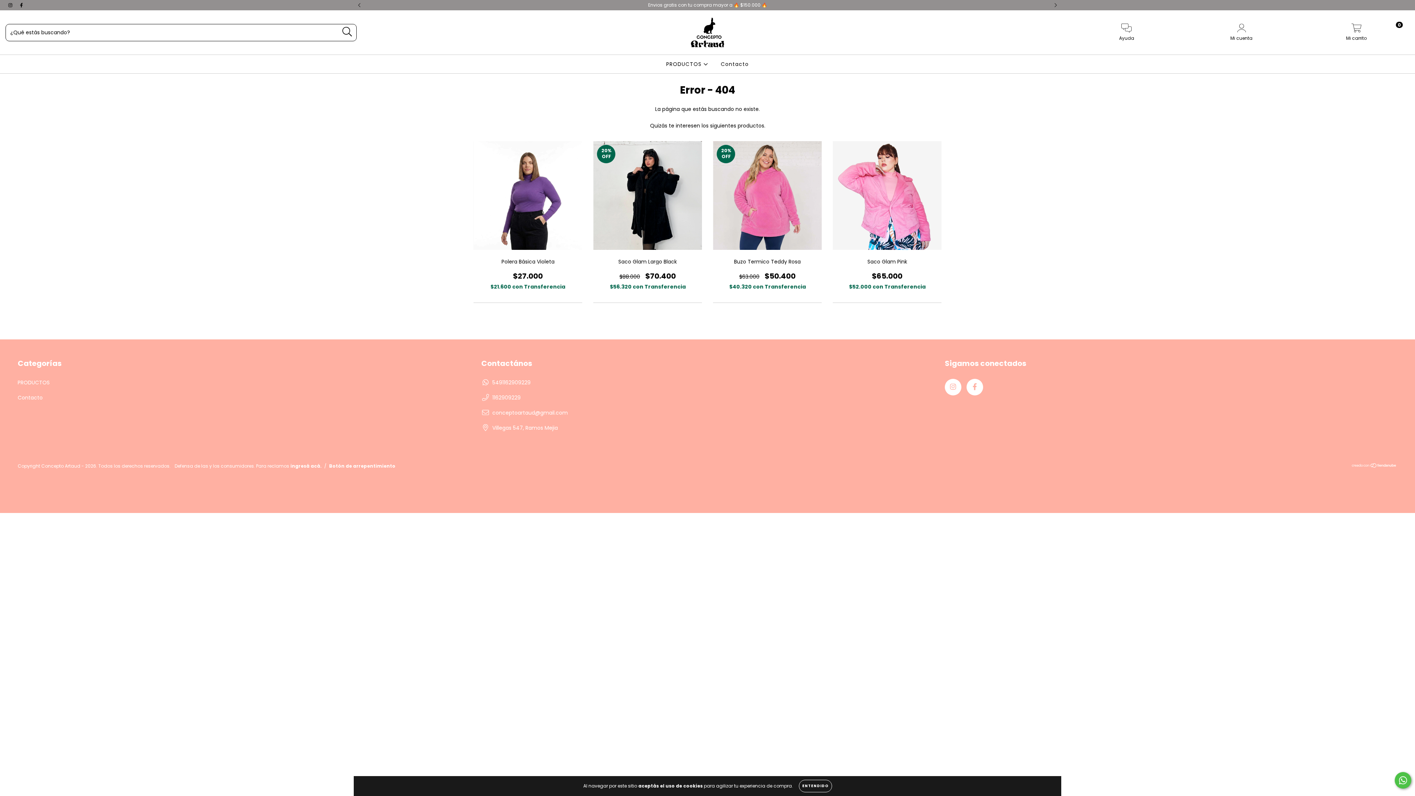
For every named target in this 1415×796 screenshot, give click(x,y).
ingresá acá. (306, 466)
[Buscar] (347, 32)
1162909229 (506, 397)
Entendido (815, 786)
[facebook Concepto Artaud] (21, 5)
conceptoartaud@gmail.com (530, 412)
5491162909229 (511, 382)
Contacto (735, 64)
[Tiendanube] (1374, 466)
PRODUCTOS (684, 64)
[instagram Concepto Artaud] (11, 5)
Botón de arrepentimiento (362, 466)
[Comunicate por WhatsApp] (1403, 780)
